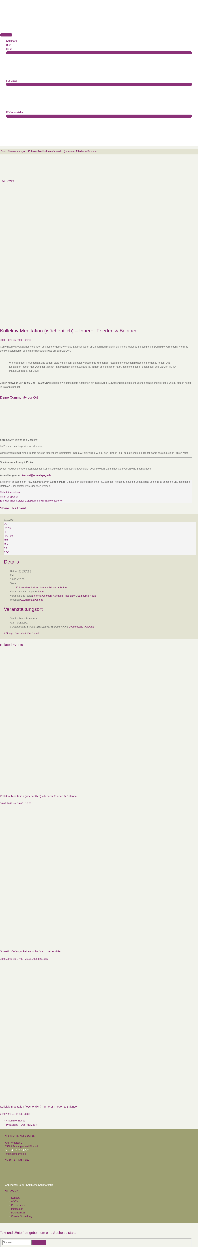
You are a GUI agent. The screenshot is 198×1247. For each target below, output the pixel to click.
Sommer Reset (15, 1120)
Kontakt (15, 1197)
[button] (7, 144)
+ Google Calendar (14, 633)
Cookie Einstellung (21, 1216)
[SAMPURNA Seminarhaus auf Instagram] (17, 1170)
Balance (36, 595)
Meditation (70, 595)
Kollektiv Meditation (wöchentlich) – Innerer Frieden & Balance (38, 796)
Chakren (47, 595)
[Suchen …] (17, 1242)
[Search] (39, 1242)
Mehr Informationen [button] (10, 492)
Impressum (17, 1209)
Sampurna (83, 595)
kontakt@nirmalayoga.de (36, 475)
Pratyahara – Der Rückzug (21, 1124)
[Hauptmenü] (6, 34)
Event (41, 591)
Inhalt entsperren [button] (9, 496)
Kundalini (58, 595)
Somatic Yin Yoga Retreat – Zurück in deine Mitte (30, 951)
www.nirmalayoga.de (31, 599)
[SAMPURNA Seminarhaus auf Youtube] (27, 1170)
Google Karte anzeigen (81, 626)
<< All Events (7, 181)
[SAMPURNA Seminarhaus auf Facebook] (8, 1170)
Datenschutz (18, 1212)
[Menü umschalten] (99, 52)
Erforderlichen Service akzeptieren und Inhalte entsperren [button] (31, 500)
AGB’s (14, 1201)
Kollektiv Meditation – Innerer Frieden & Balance (42, 587)
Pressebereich (19, 1205)
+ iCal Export (32, 633)
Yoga (93, 595)
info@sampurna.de (15, 1154)
